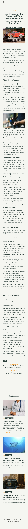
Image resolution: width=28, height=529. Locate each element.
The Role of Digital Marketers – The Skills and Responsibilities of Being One (14, 366)
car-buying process (14, 76)
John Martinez (11, 28)
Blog (4, 418)
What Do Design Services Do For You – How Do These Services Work (14, 372)
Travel (14, 10)
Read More (7, 432)
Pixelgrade (16, 521)
